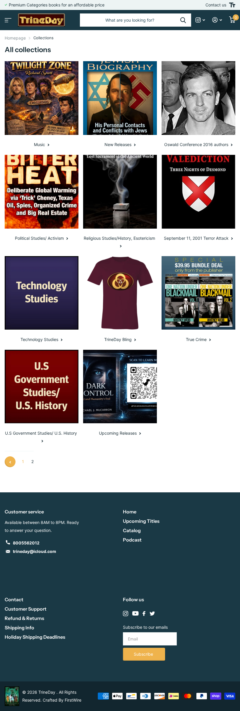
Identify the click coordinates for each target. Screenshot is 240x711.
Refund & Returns (24, 618)
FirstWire (73, 700)
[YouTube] (135, 613)
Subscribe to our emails (145, 627)
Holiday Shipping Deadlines (35, 637)
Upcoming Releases (118, 433)
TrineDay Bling (118, 339)
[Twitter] (152, 613)
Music (40, 144)
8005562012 (26, 542)
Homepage (15, 37)
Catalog (132, 530)
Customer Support (26, 609)
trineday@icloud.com (34, 551)
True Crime (197, 339)
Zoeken (183, 20)
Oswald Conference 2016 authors (196, 144)
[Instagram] (125, 613)
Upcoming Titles (141, 521)
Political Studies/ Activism (40, 238)
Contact (14, 599)
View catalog (7, 18)
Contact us (215, 4)
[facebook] (144, 613)
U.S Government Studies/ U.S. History (41, 433)
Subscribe (144, 654)
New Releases (118, 144)
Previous (10, 461)
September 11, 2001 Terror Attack (197, 238)
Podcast (132, 540)
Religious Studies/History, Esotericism (120, 238)
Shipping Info (19, 628)
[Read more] (200, 20)
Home (129, 512)
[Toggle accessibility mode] (232, 5)
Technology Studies (39, 339)
